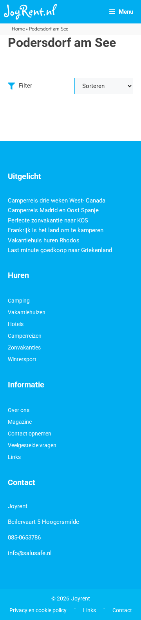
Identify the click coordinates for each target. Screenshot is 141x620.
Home (18, 29)
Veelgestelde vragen (32, 445)
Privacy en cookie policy (38, 610)
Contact (122, 610)
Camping (19, 300)
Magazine (20, 422)
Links (14, 457)
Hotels (16, 324)
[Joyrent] (30, 11)
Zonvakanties (24, 347)
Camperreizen (25, 336)
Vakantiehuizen (26, 312)
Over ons (18, 410)
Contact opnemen (29, 433)
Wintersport (22, 359)
